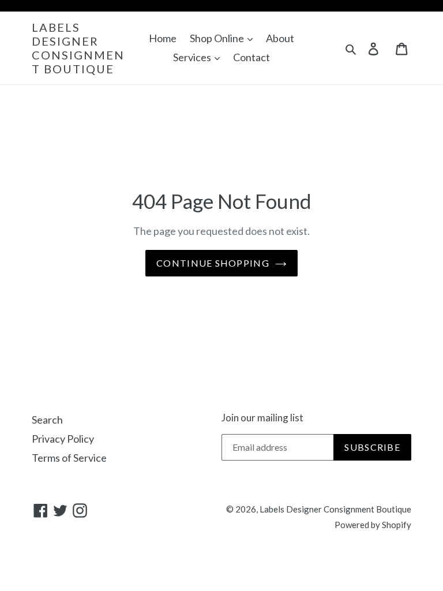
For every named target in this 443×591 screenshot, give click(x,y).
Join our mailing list (262, 418)
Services (193, 57)
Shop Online (218, 38)
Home (163, 38)
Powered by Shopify (373, 524)
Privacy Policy (63, 438)
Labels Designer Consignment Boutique (78, 48)
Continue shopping (212, 262)
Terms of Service (69, 457)
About (280, 38)
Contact (251, 57)
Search (47, 419)
